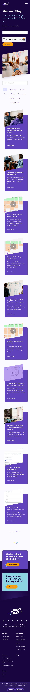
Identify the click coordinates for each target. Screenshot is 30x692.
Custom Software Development (20, 640)
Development (22, 94)
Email (4, 29)
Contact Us (12, 586)
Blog (17, 655)
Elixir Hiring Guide (6, 658)
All (5, 89)
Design (13, 94)
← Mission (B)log (14, 102)
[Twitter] (8, 621)
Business (22, 89)
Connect (4, 671)
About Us (4, 633)
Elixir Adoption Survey (7, 665)
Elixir (18, 98)
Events (4, 674)
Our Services (19, 633)
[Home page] (15, 611)
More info (19, 689)
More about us (13, 564)
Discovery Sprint (20, 636)
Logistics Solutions (20, 649)
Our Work (5, 639)
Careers (4, 677)
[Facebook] (13, 621)
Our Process (5, 636)
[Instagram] (3, 621)
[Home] (12, 3)
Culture (6, 94)
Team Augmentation (21, 646)
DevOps (12, 98)
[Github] (17, 621)
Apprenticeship (13, 89)
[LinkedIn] (26, 621)
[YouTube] (22, 621)
